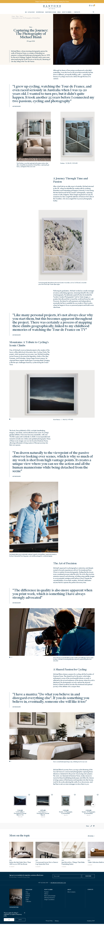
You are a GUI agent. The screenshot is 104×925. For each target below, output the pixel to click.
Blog (17, 16)
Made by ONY (91, 921)
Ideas (59, 12)
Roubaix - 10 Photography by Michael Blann (65, 812)
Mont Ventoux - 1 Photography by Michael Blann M (43, 813)
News (21, 16)
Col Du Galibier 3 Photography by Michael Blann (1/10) (20, 813)
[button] (9, 419)
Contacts (77, 12)
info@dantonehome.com (58, 882)
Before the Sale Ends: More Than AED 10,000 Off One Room (20, 863)
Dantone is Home (50, 12)
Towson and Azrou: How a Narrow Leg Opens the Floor (46, 863)
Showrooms (40, 12)
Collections (28, 901)
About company (71, 892)
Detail (20, 919)
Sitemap (57, 921)
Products (28, 895)
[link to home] (52, 7)
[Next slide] (73, 394)
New (27, 892)
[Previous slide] (30, 394)
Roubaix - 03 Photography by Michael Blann (88, 812)
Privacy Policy (26, 877)
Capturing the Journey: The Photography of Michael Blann (26, 18)
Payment (46, 892)
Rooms (27, 897)
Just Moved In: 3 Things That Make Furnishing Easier (73, 863)
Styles (27, 899)
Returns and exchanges (49, 895)
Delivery (46, 894)
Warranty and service (49, 897)
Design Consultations (49, 899)
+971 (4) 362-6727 (43, 882)
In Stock (28, 894)
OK (9, 919)
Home (13, 16)
